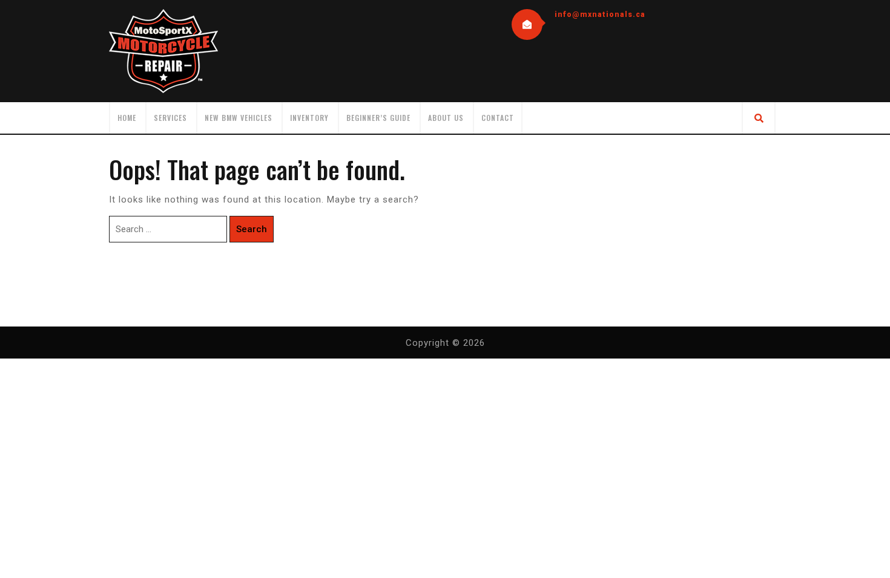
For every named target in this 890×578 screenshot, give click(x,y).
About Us (446, 117)
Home (126, 117)
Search (251, 229)
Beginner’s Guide (378, 117)
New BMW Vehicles (238, 117)
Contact (497, 117)
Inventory (309, 117)
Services (170, 117)
